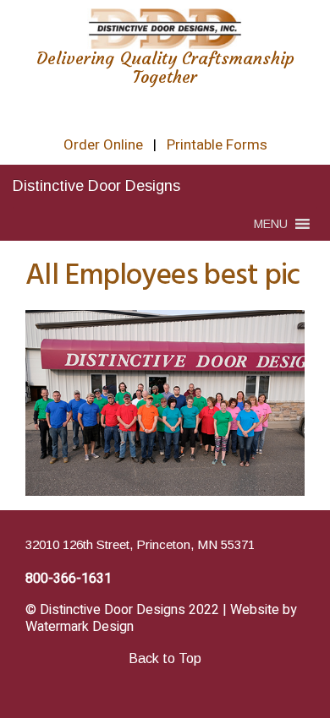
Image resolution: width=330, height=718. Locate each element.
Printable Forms (217, 144)
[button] (271, 224)
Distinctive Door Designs (96, 185)
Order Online (103, 144)
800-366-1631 (68, 578)
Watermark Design (79, 627)
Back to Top (165, 658)
